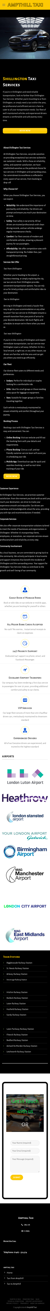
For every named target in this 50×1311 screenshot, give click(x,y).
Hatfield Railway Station (17, 1009)
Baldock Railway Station (17, 998)
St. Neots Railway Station (18, 968)
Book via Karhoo (37, 1303)
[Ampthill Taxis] (25, 5)
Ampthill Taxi (25, 1218)
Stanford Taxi (28, 1299)
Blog (37, 1299)
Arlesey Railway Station (17, 974)
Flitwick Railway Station (17, 1035)
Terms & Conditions (16, 1301)
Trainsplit (24, 1303)
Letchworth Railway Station (19, 1052)
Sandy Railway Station (16, 1015)
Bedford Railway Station (17, 1040)
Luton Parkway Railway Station (20, 1029)
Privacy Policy (12, 1303)
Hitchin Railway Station (17, 992)
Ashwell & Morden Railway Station (22, 1046)
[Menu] (3, 4)
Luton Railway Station (16, 1003)
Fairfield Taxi (15, 1299)
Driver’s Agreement (34, 1301)
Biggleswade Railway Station (19, 963)
